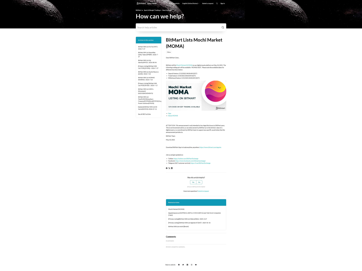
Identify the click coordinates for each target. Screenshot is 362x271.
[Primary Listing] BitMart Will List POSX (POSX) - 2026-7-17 (148, 84)
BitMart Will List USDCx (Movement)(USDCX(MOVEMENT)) (145, 91)
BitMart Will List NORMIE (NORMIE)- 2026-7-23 (146, 79)
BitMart (138, 10)
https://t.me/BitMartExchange (200, 163)
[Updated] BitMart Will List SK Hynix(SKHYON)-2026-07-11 (147, 108)
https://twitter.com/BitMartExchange (186, 158)
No (199, 182)
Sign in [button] (222, 3)
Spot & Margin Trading (152, 10)
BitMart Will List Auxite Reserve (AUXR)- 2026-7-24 (148, 73)
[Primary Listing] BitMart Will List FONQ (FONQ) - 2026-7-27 (148, 67)
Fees (169, 113)
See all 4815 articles (144, 114)
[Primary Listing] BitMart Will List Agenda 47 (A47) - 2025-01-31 (189, 223)
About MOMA (173, 115)
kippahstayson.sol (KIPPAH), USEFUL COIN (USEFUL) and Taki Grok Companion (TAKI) (194, 214)
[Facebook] (166, 168)
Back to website (174, 3)
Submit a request (207, 3)
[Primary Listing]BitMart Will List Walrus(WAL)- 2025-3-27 (187, 219)
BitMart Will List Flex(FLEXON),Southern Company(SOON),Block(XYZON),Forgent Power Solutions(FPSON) (148, 100)
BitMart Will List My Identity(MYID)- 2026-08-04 (147, 61)
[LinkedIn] (172, 168)
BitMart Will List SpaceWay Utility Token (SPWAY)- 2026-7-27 (148, 55)
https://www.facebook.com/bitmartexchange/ (190, 161)
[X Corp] (169, 168)
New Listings (166, 10)
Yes (193, 182)
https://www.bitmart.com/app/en (210, 147)
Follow (169, 52)
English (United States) (190, 3)
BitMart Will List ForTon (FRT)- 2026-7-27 (148, 48)
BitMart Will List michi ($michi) (178, 226)
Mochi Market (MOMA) (184, 65)
